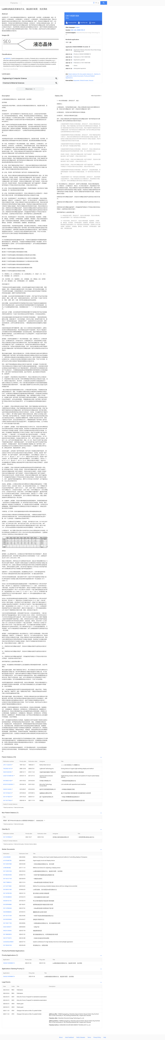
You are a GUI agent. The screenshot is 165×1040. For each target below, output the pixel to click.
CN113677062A (7, 800)
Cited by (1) (97, 74)
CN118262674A (7, 945)
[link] (30, 62)
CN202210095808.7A (9, 963)
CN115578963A (7, 837)
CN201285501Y (7, 927)
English (78, 27)
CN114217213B (7, 915)
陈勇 (72, 30)
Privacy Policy (97, 1037)
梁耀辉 (79, 30)
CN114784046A (7, 908)
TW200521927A (7, 768)
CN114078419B (7, 893)
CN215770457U (7, 938)
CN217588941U (7, 882)
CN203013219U (7, 900)
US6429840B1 (7, 857)
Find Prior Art (83, 22)
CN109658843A (7, 897)
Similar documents (78, 76)
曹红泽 (83, 30)
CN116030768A (7, 864)
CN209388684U (7, 912)
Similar (93, 22)
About (61, 1037)
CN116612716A (7, 878)
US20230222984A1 (8, 942)
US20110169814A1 (8, 775)
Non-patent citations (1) (86, 74)
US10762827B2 (7, 860)
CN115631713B (7, 923)
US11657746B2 (7, 886)
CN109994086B (7, 904)
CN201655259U (7, 772)
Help (104, 1037)
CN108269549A (7, 875)
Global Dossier (84, 80)
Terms (89, 1037)
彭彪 (75, 30)
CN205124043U (7, 789)
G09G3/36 (8, 58)
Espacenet (76, 80)
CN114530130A (7, 871)
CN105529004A (7, 919)
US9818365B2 (7, 867)
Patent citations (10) (73, 74)
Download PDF (72, 22)
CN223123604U (7, 930)
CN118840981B (7, 934)
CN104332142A (7, 780)
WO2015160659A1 (8, 784)
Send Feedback (69, 1037)
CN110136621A (7, 793)
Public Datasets (80, 1037)
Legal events (69, 76)
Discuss (91, 80)
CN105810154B (7, 889)
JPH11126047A (7, 765)
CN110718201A (7, 796)
